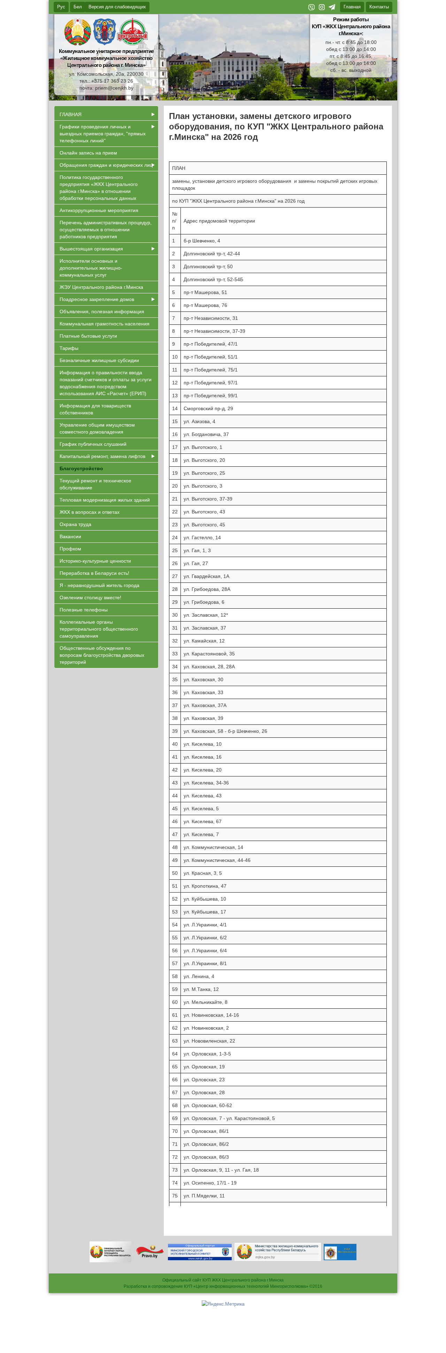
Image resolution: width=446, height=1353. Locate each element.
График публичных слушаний (93, 444)
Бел (78, 6)
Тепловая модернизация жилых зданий (105, 500)
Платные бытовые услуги (88, 336)
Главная (352, 6)
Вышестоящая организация (91, 248)
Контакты (379, 6)
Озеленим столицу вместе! (90, 597)
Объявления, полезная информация (102, 311)
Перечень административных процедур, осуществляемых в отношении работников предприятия (106, 229)
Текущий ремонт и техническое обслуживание (95, 484)
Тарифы (69, 348)
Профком (70, 548)
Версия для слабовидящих (117, 6)
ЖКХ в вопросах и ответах (90, 512)
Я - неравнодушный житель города (99, 585)
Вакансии (70, 536)
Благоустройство (81, 468)
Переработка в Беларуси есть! (94, 573)
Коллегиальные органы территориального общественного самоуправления (99, 629)
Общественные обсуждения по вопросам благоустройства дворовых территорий (102, 655)
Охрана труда (75, 524)
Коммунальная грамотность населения (104, 323)
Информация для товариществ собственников (95, 409)
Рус (61, 6)
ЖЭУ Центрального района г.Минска (101, 287)
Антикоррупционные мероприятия (99, 210)
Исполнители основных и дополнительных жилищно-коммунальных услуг (91, 268)
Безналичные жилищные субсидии (99, 360)
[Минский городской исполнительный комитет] (200, 1251)
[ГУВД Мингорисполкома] (340, 1251)
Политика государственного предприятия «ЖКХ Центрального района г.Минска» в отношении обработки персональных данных (99, 187)
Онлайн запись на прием (88, 153)
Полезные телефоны (84, 609)
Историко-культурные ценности (95, 561)
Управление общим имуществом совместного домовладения (97, 428)
